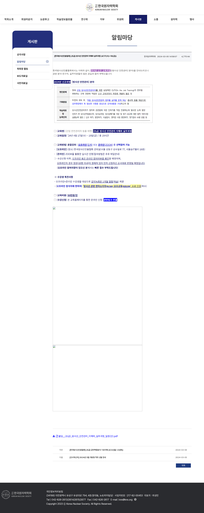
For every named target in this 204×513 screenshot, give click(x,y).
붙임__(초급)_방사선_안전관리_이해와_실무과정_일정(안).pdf (88, 436)
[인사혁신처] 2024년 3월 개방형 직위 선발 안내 (87, 457)
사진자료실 (22, 83)
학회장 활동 (22, 68)
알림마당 (21, 61)
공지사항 (21, 54)
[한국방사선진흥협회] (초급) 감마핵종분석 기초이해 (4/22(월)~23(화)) (96, 450)
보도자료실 (22, 76)
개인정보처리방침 (54, 491)
